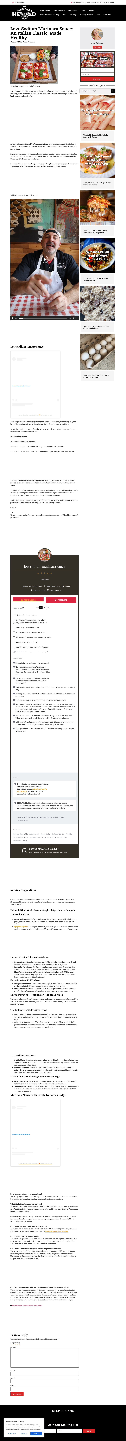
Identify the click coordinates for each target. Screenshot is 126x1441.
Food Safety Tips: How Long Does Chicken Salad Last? (96, 327)
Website (12, 1386)
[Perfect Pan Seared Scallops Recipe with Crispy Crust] (97, 160)
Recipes (91, 10)
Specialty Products (86, 15)
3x (48, 607)
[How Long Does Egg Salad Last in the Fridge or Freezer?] (97, 352)
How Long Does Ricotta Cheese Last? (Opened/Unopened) (95, 231)
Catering (73, 15)
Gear (98, 15)
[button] (44, 259)
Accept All (36, 1433)
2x (44, 607)
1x (41, 607)
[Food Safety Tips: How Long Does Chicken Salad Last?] (97, 303)
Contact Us (107, 15)
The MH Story (45, 10)
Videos (82, 10)
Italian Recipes (17, 1306)
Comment (13, 1347)
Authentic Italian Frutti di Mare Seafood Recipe (95, 279)
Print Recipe (30, 600)
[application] (44, 259)
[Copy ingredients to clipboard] (23, 608)
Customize (12, 1433)
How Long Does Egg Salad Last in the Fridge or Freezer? (96, 376)
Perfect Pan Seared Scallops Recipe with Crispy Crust (97, 184)
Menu (64, 15)
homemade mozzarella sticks (56, 1231)
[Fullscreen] (76, 318)
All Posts (97, 47)
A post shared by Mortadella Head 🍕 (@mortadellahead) (35, 415)
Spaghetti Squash (21, 926)
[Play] (13, 318)
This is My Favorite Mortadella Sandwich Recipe (95, 136)
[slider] (43, 318)
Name (12, 1371)
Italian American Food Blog (49, 15)
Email (12, 1378)
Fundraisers (72, 10)
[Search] (113, 91)
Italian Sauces (28, 1306)
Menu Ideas (37, 1306)
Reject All (24, 1433)
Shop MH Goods (59, 10)
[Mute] (73, 318)
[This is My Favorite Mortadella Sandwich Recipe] (97, 112)
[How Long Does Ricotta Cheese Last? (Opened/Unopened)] (97, 207)
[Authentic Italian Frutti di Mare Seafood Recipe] (97, 255)
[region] (24, 1427)
